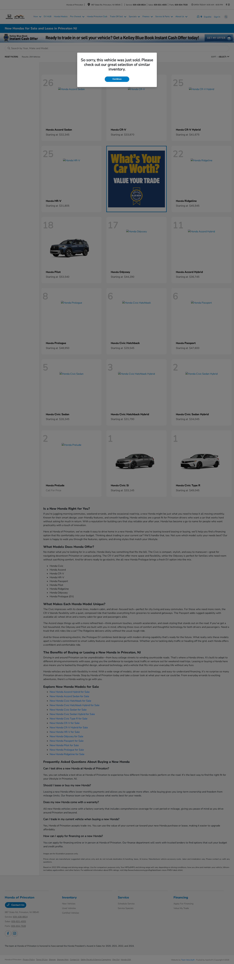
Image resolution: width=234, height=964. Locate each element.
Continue (117, 79)
